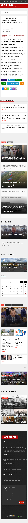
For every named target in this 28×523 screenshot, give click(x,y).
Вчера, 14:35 (5, 146)
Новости (15, 29)
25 (6, 293)
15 (21, 288)
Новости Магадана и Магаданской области (10, 6)
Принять (21, 502)
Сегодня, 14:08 (5, 334)
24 (2, 293)
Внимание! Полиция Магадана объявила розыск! (18, 357)
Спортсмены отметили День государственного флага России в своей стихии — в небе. (13, 192)
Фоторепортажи (7, 254)
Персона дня (6, 222)
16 (25, 288)
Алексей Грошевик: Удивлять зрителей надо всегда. (7, 421)
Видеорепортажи (6, 375)
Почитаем (5, 397)
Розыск (3, 361)
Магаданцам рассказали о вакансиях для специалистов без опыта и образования (19, 341)
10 (2, 288)
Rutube (3, 83)
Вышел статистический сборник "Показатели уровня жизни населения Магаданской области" (13, 106)
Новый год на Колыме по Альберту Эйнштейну (20, 415)
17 (2, 291)
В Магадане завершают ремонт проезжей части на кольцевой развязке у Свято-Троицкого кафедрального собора (13, 266)
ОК (22, 83)
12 (10, 288)
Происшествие (8, 304)
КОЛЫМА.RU (7, 5)
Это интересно (19, 304)
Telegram (12, 79)
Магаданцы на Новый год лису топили (6, 415)
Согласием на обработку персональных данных (12, 497)
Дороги (3, 351)
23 (25, 291)
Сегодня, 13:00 (18, 334)
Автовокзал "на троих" (8, 404)
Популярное (3, 142)
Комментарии (10, 142)
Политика (14, 304)
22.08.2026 (5, 172)
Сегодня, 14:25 (5, 308)
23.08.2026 (5, 197)
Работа (16, 347)
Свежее (2, 304)
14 (17, 288)
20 (14, 291)
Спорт (15, 146)
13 (14, 288)
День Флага (16, 172)
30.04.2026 (5, 226)
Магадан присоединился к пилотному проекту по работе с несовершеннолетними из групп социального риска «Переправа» (13, 381)
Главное (10, 146)
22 (21, 291)
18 (6, 291)
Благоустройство (6, 29)
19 (10, 291)
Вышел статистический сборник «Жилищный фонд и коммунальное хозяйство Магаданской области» (13, 127)
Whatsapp (19, 79)
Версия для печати (6, 35)
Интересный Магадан (13, 83)
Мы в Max (4, 79)
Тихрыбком (23, 226)
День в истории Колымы (15, 197)
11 (6, 288)
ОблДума (19, 308)
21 (17, 291)
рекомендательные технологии (12, 499)
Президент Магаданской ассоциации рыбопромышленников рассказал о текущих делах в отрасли (12, 244)
